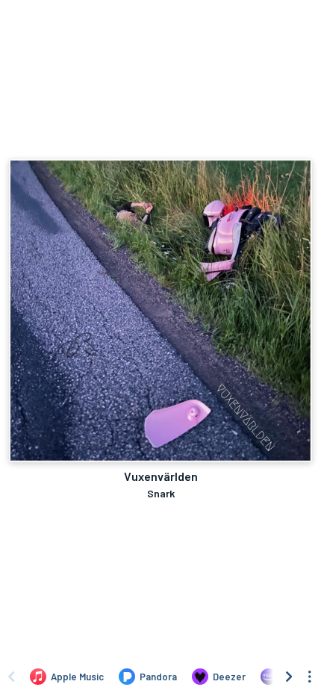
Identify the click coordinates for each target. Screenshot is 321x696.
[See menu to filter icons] (310, 676)
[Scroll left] (11, 676)
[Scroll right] (289, 676)
